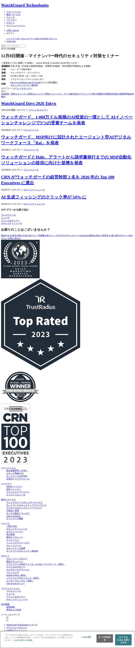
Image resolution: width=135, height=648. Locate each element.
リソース (10, 17)
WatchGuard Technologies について (21, 625)
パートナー (11, 20)
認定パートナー (13, 489)
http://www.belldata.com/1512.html (25, 82)
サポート (10, 23)
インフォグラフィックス (18, 543)
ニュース (5, 218)
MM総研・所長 (8, 94)
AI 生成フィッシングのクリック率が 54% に (43, 197)
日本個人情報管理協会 (121, 94)
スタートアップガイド (16, 559)
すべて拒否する (104, 638)
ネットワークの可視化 (16, 476)
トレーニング (12, 572)
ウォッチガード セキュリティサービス (24, 502)
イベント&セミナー (10, 220)
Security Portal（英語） (16, 575)
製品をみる (6, 235)
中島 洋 (94, 94)
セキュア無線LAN (14, 473)
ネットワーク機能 (14, 518)
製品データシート (14, 537)
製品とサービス (8, 500)
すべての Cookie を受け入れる (123, 639)
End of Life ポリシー (15, 583)
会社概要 (5, 604)
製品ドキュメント (14, 561)
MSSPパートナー (14, 486)
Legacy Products (13, 516)
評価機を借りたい (46, 235)
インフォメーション (15, 25)
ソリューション (13, 12)
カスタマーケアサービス (18, 570)
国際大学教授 (104, 94)
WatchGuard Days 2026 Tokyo (28, 103)
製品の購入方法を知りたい (24, 235)
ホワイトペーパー (14, 532)
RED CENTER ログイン (46, 39)
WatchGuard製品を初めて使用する (95, 235)
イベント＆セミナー (15, 597)
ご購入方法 (11, 526)
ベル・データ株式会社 (68, 94)
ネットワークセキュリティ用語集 (22, 551)
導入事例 (10, 534)
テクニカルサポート (15, 567)
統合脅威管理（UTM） (17, 470)
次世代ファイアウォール (18, 479)
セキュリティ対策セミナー (44, 94)
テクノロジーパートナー (18, 492)
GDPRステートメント (16, 630)
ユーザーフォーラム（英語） (20, 581)
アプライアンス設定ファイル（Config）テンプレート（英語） (35, 564)
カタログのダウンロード (67, 235)
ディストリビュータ (15, 495)
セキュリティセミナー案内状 (24, 85)
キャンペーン (12, 540)
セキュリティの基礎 (15, 548)
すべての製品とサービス (18, 513)
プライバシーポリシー (16, 627)
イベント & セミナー (22, 88)
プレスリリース (31, 130)
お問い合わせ (12, 30)
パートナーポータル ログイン (20, 39)
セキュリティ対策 (23, 94)
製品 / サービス (13, 14)
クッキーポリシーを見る (22, 640)
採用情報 (10, 607)
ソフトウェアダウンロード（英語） (23, 578)
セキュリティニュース (34, 190)
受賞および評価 (13, 610)
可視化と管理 (12, 511)
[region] (67, 639)
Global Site (11, 41)
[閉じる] (131, 639)
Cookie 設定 (86, 637)
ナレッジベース (13, 545)
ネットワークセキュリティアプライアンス (26, 505)
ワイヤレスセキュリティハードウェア (24, 508)
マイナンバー (85, 94)
